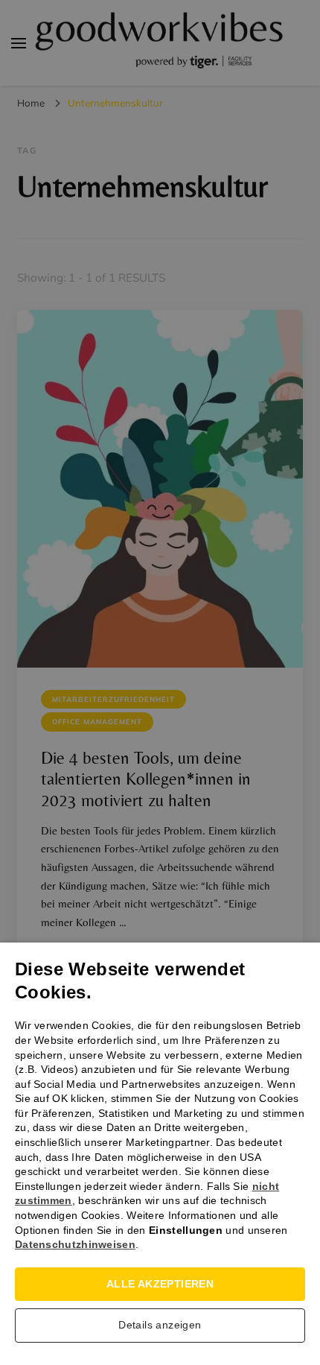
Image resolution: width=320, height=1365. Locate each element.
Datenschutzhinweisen (75, 1244)
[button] (160, 1329)
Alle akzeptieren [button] (160, 1284)
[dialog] (160, 682)
